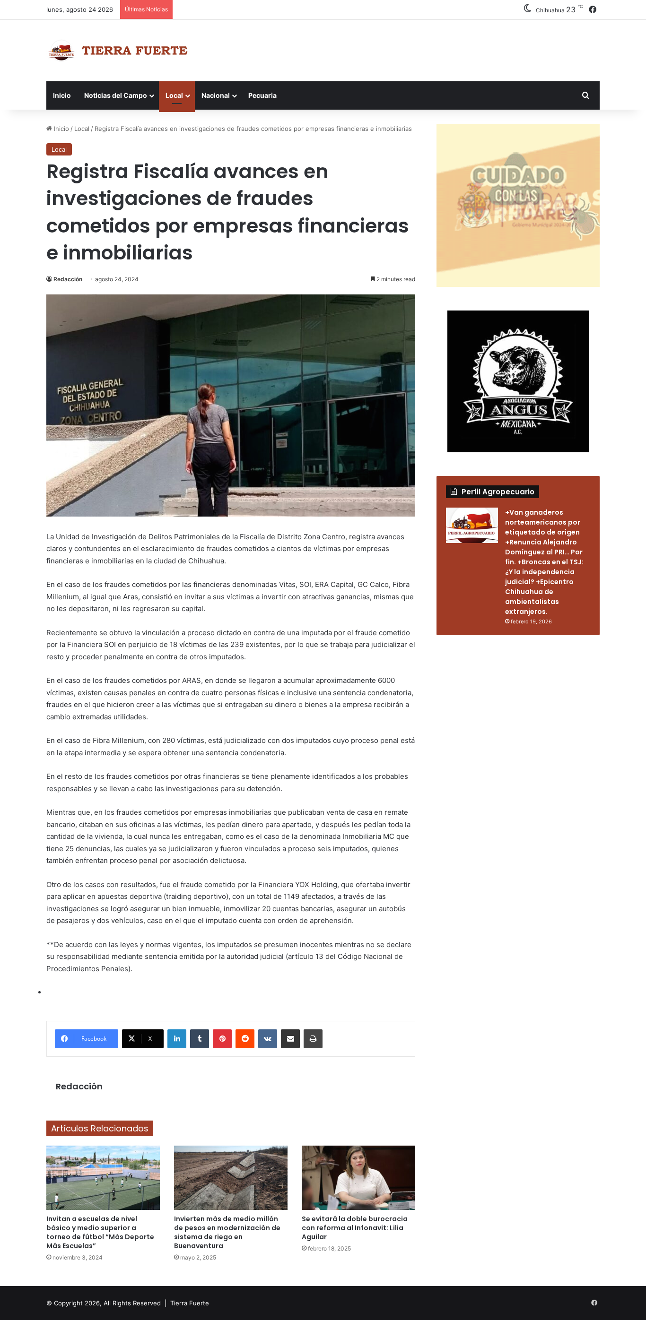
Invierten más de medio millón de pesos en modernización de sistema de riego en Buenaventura (227, 1232)
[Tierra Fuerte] (119, 50)
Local (174, 95)
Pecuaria (262, 95)
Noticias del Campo (115, 95)
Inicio (62, 95)
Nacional (215, 95)
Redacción (67, 279)
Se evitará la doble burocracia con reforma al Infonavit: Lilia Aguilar (355, 1228)
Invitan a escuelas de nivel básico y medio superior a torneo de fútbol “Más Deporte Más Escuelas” (100, 1232)
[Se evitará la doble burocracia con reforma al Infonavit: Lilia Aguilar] (358, 1177)
